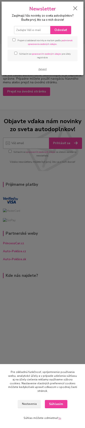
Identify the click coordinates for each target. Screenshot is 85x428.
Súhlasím (56, 404)
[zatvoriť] (75, 8)
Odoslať (60, 30)
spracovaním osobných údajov (46, 53)
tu (59, 418)
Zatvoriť (42, 69)
